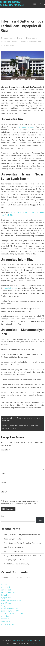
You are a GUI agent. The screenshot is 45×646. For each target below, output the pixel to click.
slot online (5, 616)
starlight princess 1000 (9, 608)
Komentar (5, 450)
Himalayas (41, 640)
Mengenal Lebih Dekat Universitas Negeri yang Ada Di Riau (21, 419)
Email (3, 483)
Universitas (14, 42)
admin (20, 38)
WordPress (34, 643)
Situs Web (5, 492)
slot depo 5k (5, 587)
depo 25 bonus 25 (8, 592)
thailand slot (5, 595)
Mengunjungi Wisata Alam (13, 551)
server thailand (6, 621)
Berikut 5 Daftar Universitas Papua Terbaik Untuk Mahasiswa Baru (20, 427)
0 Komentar (31, 38)
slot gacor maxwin (26, 127)
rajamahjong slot (7, 624)
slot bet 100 (5, 585)
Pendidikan (6, 42)
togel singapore (11, 288)
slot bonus (5, 619)
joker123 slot (6, 603)
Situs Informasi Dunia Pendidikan (23, 640)
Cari (2, 516)
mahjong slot (6, 590)
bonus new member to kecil (11, 600)
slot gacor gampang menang (12, 613)
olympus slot (6, 598)
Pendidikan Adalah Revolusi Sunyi (16, 564)
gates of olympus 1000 (9, 611)
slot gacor (5, 606)
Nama (3, 474)
